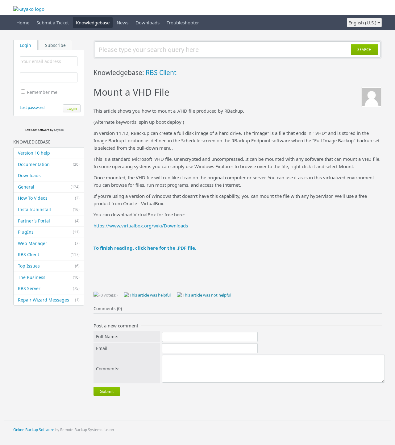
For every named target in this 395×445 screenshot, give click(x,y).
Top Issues (49, 266)
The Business (49, 277)
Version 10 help (34, 153)
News (122, 22)
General (49, 187)
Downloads (147, 22)
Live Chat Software (37, 130)
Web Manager (49, 243)
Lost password (32, 107)
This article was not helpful (206, 295)
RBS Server (49, 288)
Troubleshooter (183, 22)
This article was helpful (150, 295)
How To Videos (49, 198)
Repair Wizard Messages (49, 300)
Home (22, 22)
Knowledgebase (93, 22)
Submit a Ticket (52, 22)
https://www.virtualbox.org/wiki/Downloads (141, 225)
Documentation (49, 164)
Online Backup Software (33, 429)
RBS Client (49, 254)
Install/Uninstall (49, 209)
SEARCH (364, 49)
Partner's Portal (49, 221)
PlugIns (49, 232)
